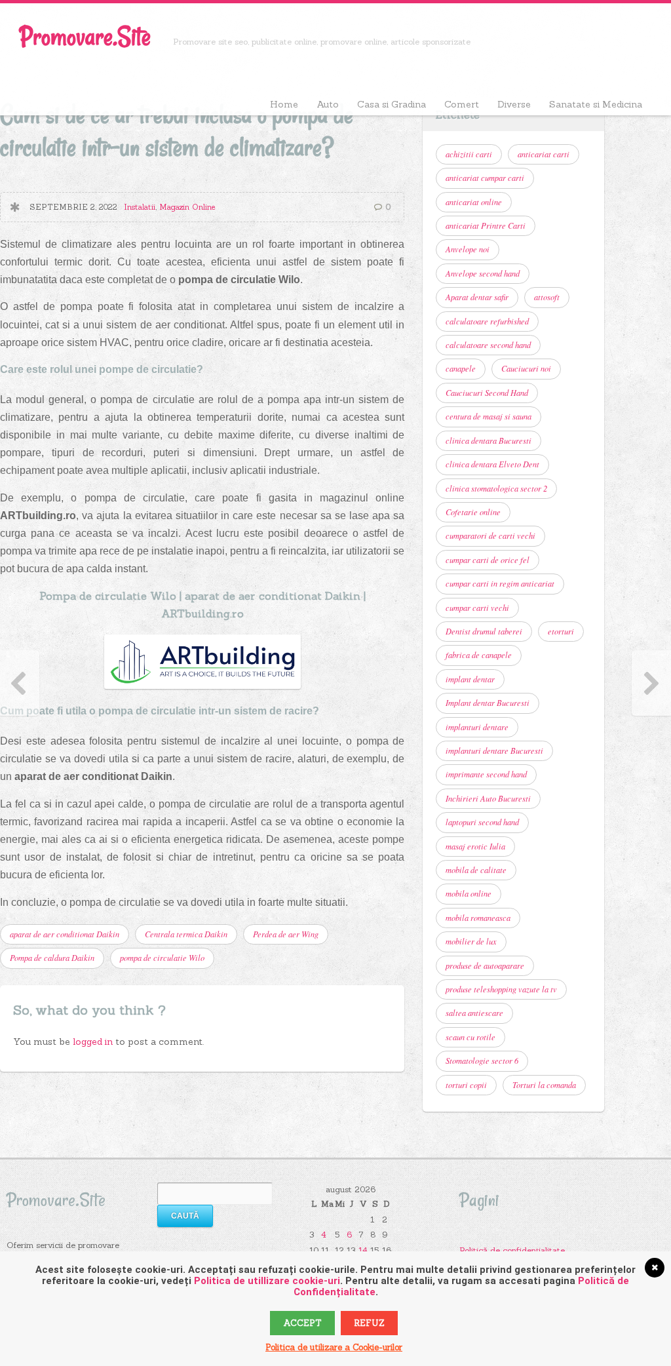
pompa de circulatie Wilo (162, 957)
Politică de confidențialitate (512, 1250)
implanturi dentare (477, 727)
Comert (461, 104)
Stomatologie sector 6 (482, 1060)
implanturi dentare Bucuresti (494, 750)
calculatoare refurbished (487, 321)
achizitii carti (469, 154)
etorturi (561, 631)
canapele (461, 368)
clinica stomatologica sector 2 (496, 488)
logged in (94, 1041)
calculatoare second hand (488, 345)
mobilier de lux (471, 941)
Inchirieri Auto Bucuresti (488, 798)
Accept (302, 1323)
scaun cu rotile (470, 1037)
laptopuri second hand (482, 822)
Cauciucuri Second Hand (487, 392)
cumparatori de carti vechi (490, 535)
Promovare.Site (85, 36)
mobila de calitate (476, 870)
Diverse (514, 104)
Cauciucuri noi (526, 368)
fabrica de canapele (479, 655)
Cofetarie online (473, 512)
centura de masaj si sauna (488, 416)
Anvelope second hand (483, 273)
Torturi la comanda (544, 1085)
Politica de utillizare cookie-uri (267, 1281)
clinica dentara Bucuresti (488, 440)
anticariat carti (543, 154)
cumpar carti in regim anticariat (500, 583)
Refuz (369, 1323)
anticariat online (474, 202)
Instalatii (139, 207)
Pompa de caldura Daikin (52, 957)
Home (284, 104)
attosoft (547, 297)
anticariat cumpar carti (485, 177)
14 (363, 1250)
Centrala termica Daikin (186, 934)
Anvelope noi (467, 249)
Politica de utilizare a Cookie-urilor (333, 1347)
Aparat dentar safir (477, 297)
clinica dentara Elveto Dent (492, 464)
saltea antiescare (474, 1012)
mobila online (468, 893)
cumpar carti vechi (477, 607)
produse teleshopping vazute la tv (501, 989)
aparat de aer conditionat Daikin (64, 934)
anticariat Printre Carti (486, 225)
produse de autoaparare (485, 965)
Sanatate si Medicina (595, 104)
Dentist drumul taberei (484, 631)
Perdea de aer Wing (285, 934)
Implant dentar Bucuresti (487, 702)
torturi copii (466, 1085)
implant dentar (470, 679)
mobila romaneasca (478, 917)
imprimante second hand (486, 774)
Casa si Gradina (391, 104)
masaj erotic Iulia (475, 846)
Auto (327, 104)
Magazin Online (187, 207)
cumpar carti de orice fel (487, 560)
